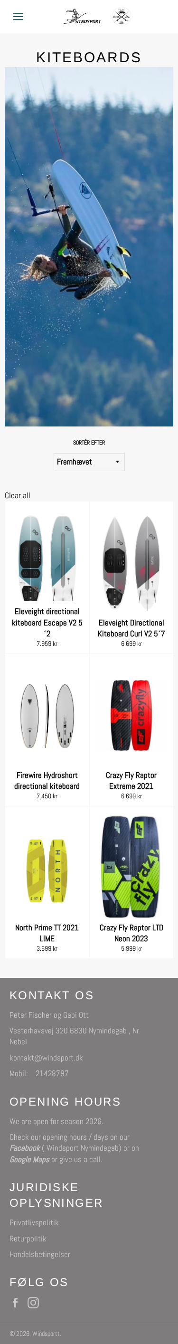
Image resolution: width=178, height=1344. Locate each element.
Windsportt (46, 1334)
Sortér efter (89, 442)
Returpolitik (28, 1238)
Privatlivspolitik (34, 1222)
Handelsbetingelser (39, 1254)
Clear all (17, 495)
